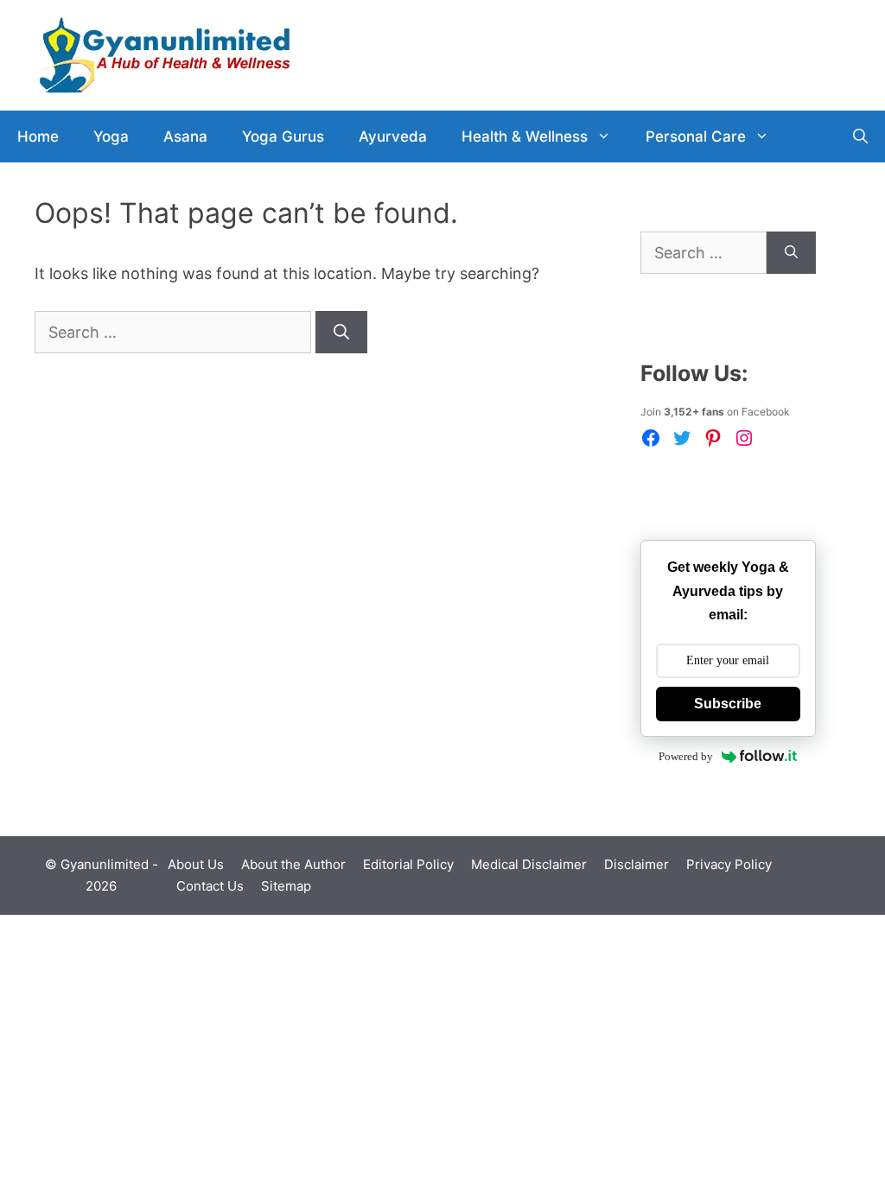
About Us (196, 864)
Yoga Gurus (283, 136)
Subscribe (727, 703)
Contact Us (210, 886)
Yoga (111, 136)
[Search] (341, 332)
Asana (185, 136)
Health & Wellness (525, 136)
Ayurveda (393, 136)
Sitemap (286, 886)
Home (38, 136)
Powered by (686, 756)
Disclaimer (636, 864)
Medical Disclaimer (529, 864)
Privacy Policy (729, 864)
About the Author (293, 864)
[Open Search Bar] (860, 136)
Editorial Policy (408, 864)
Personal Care (696, 136)
